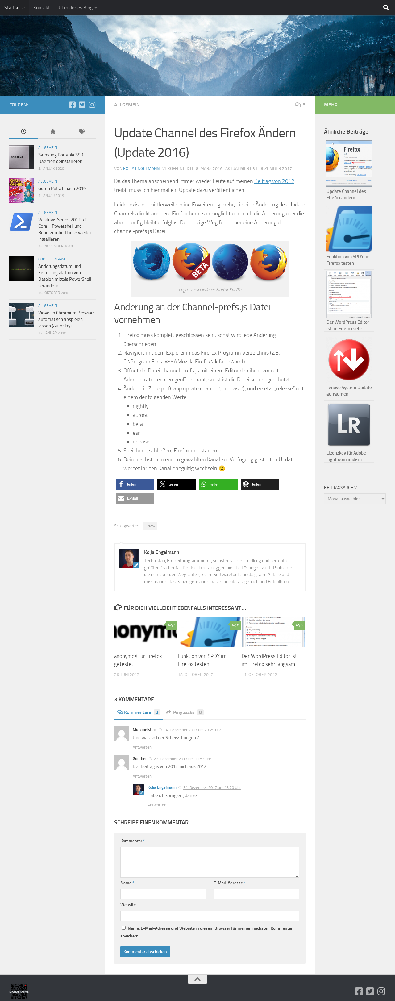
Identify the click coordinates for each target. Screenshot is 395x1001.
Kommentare (141, 712)
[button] (135, 484)
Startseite (14, 7)
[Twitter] (82, 104)
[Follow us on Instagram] (92, 104)
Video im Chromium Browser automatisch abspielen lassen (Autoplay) (66, 319)
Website (128, 905)
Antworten (142, 747)
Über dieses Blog (76, 7)
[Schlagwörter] (81, 132)
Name (127, 883)
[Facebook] (72, 104)
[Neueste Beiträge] (23, 132)
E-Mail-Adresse (230, 883)
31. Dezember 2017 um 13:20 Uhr (212, 787)
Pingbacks (187, 712)
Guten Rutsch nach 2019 (62, 188)
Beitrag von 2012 (274, 181)
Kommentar (132, 841)
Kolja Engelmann (141, 168)
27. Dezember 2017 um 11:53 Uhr (182, 759)
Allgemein (127, 105)
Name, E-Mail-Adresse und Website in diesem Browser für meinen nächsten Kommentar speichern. (206, 932)
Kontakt (41, 7)
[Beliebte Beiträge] (52, 132)
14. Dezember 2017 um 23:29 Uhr (192, 730)
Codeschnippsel (53, 259)
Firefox (150, 526)
